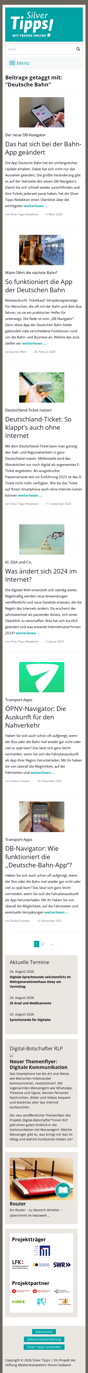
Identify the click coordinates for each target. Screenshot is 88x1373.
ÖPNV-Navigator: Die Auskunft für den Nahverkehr (35, 716)
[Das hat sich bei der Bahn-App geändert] (41, 112)
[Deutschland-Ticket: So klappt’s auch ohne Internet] (41, 387)
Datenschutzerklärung (44, 1339)
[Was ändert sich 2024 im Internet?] (41, 539)
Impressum (44, 1332)
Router (18, 1203)
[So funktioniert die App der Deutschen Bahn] (41, 250)
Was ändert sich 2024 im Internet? (41, 575)
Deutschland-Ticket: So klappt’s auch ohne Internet (38, 427)
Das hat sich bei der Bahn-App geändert (43, 148)
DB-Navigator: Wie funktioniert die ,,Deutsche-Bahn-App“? (38, 856)
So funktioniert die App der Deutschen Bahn (38, 285)
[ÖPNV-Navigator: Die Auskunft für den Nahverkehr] (41, 677)
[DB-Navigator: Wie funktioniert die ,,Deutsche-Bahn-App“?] (41, 817)
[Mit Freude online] (44, 25)
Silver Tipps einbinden (44, 1347)
